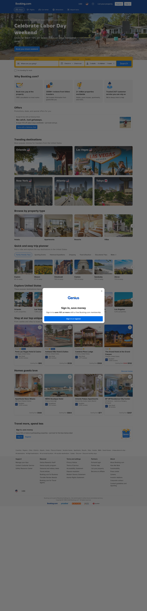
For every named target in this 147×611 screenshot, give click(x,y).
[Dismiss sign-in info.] (102, 291)
